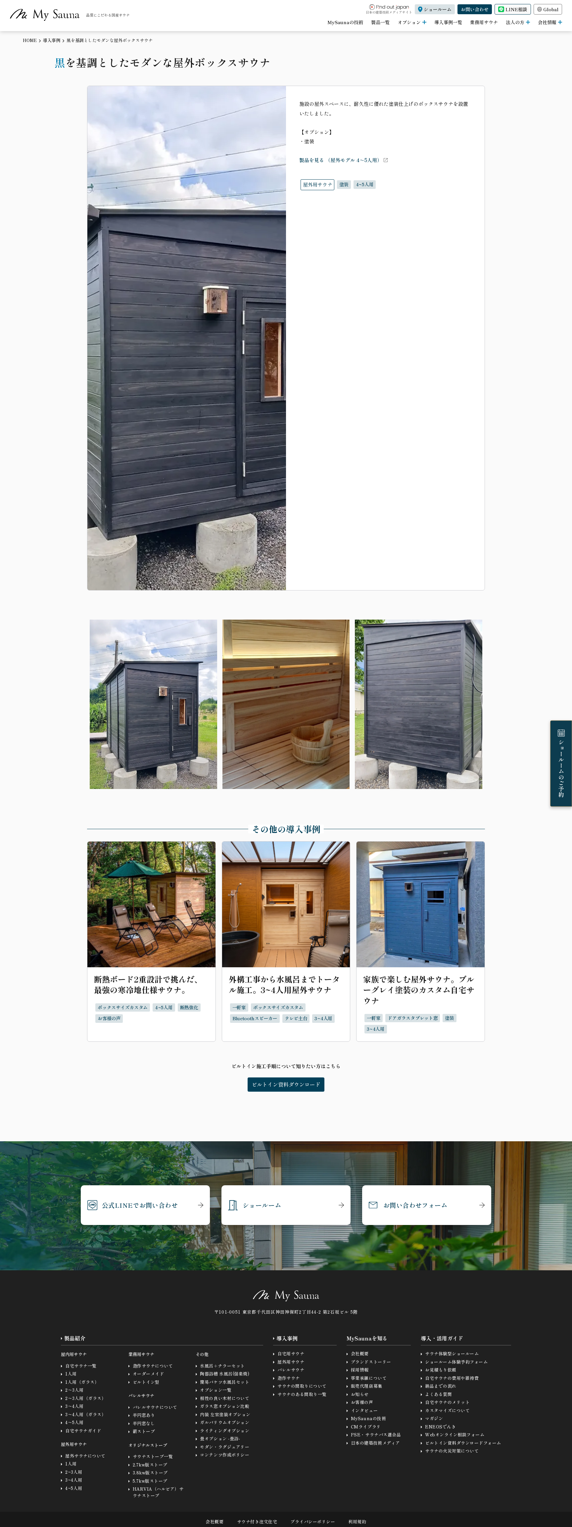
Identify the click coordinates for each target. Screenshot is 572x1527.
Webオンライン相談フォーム (454, 1434)
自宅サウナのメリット (447, 1402)
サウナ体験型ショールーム (452, 1353)
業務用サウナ (484, 22)
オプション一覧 (215, 1390)
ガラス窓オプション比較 (224, 1406)
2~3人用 (73, 1472)
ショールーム (262, 1204)
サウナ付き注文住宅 (257, 1521)
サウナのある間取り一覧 (302, 1394)
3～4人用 (74, 1406)
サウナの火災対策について (452, 1451)
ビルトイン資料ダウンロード (286, 1084)
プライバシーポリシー (312, 1521)
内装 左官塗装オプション (225, 1414)
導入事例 (51, 40)
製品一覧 (380, 22)
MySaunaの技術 (345, 22)
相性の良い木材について (224, 1398)
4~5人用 (73, 1488)
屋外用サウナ (290, 1362)
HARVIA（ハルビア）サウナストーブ (158, 1492)
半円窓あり (144, 1415)
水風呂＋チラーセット (222, 1366)
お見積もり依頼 (440, 1370)
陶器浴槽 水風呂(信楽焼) (224, 1374)
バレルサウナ (290, 1370)
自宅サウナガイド (83, 1430)
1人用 (71, 1374)
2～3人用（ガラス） (85, 1398)
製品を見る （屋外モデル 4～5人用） (340, 159)
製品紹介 (74, 1338)
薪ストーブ (144, 1431)
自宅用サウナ (290, 1353)
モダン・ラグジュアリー (224, 1447)
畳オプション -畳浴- (220, 1438)
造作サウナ (288, 1378)
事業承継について (369, 1378)
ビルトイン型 (146, 1382)
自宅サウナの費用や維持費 (452, 1378)
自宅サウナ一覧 (81, 1366)
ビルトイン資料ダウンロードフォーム (463, 1443)
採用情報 (360, 1370)
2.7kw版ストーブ (150, 1465)
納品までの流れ (440, 1386)
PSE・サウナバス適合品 (376, 1434)
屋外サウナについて (85, 1456)
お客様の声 (362, 1402)
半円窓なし (144, 1423)
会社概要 (360, 1353)
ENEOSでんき (440, 1426)
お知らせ (360, 1394)
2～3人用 (74, 1390)
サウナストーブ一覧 (153, 1456)
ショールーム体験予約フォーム (456, 1362)
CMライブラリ (366, 1426)
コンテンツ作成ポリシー (224, 1455)
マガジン (434, 1418)
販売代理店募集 (366, 1386)
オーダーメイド (148, 1374)
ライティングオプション (224, 1430)
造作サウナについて (153, 1366)
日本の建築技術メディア (375, 1443)
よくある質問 (438, 1394)
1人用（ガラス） (82, 1382)
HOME (30, 40)
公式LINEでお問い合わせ (140, 1204)
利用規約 (357, 1521)
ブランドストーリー (371, 1362)
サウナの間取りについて (302, 1386)
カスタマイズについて (447, 1410)
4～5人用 (74, 1422)
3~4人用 (73, 1480)
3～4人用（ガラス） (85, 1414)
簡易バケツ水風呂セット (224, 1382)
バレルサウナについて (155, 1407)
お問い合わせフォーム (415, 1204)
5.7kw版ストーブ (150, 1481)
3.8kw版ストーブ (150, 1472)
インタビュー (364, 1410)
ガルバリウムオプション (224, 1422)
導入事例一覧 (448, 22)
